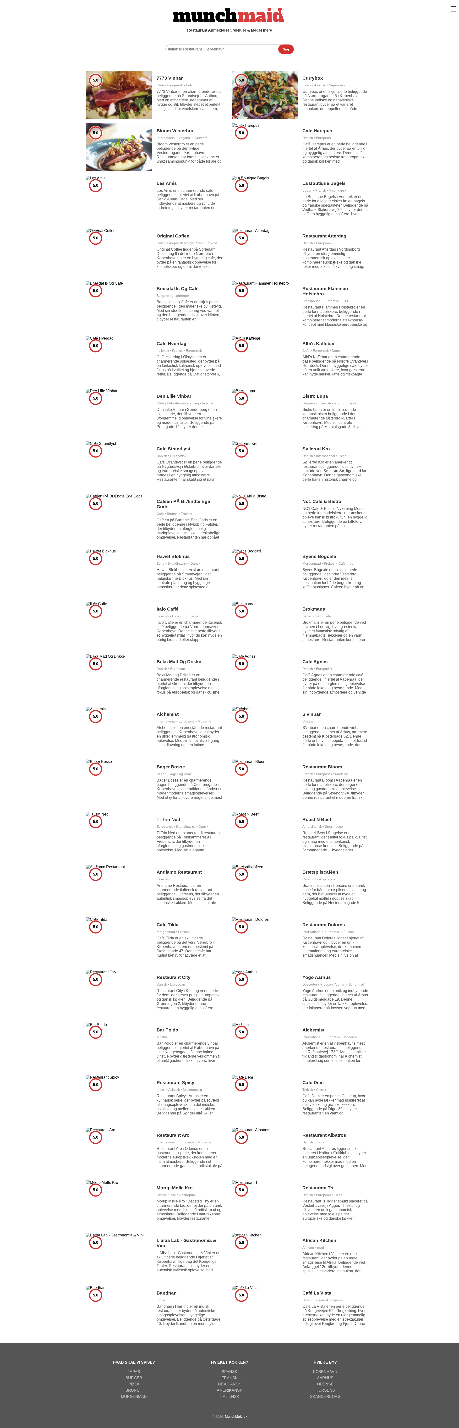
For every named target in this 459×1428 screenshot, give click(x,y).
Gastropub (187, 1195)
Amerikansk (337, 190)
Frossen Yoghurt (332, 984)
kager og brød (180, 774)
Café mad (346, 563)
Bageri (307, 190)
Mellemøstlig (192, 1090)
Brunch (172, 514)
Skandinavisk (177, 563)
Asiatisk (320, 85)
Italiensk (163, 351)
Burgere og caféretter (173, 296)
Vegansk (185, 138)
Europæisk (175, 85)
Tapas (134, 1372)
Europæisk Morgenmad (184, 243)
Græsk (321, 1090)
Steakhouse (311, 301)
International (166, 138)
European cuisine (329, 1195)
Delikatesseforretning (183, 403)
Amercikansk (312, 826)
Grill (346, 301)
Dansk (336, 351)
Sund (160, 563)
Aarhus (325, 1378)
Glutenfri (201, 138)
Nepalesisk (337, 85)
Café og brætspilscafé (318, 879)
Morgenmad (311, 563)
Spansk (337, 1300)
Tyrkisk (307, 1090)
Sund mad (356, 984)
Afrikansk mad (313, 1247)
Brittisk (162, 1195)
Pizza (133, 1384)
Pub (189, 85)
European (323, 138)
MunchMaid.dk (236, 1416)
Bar (318, 616)
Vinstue (207, 403)
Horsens (325, 1390)
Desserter (309, 984)
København (325, 1372)
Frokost (211, 243)
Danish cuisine (313, 1142)
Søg (286, 49)
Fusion (349, 932)
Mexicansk (229, 1384)
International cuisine (331, 456)
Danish (307, 138)
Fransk (320, 190)
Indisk (306, 85)
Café (160, 85)
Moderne (204, 721)
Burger (134, 1378)
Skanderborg (325, 1397)
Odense (325, 1384)
